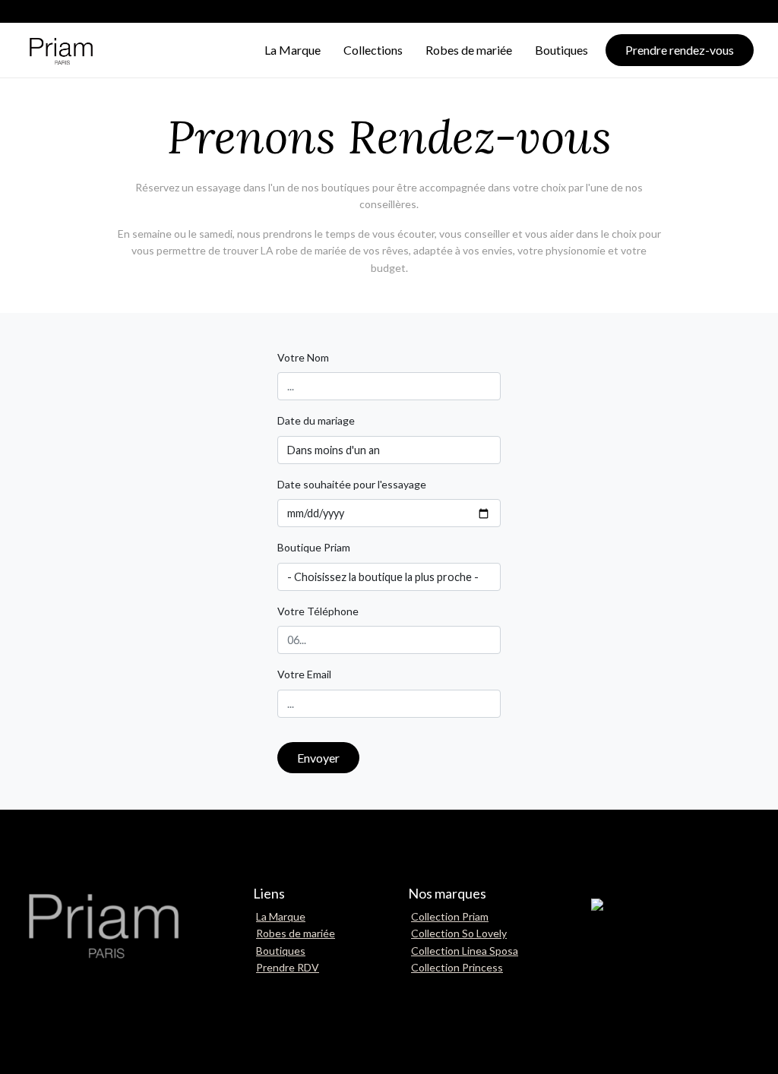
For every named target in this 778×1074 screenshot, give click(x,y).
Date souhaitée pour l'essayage (351, 484)
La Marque (280, 916)
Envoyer (318, 757)
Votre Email (304, 674)
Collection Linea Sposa (464, 950)
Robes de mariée (295, 933)
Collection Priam (450, 916)
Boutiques (280, 950)
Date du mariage (316, 420)
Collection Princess (457, 967)
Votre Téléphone (318, 611)
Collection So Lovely (459, 933)
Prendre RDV (287, 967)
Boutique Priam (313, 547)
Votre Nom (303, 357)
